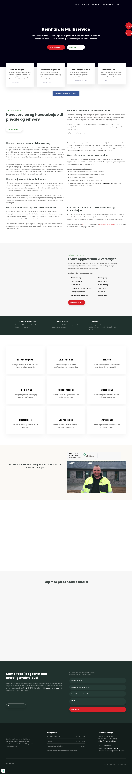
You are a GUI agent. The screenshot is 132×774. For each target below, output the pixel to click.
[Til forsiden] (16, 4)
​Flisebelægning (76, 281)
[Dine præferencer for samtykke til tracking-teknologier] (3, 771)
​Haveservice (102, 295)
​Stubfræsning (76, 278)
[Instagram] (14, 752)
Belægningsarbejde (78, 292)
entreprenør (108, 150)
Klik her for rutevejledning (107, 741)
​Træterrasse (75, 285)
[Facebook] (8, 752)
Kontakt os (120, 4)
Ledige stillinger (108, 4)
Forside (76, 4)
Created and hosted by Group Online (115, 764)
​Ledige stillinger (13, 129)
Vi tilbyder (85, 4)
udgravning (81, 150)
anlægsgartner (107, 183)
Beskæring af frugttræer (80, 295)
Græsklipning (103, 285)
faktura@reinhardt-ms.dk (116, 751)
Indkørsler (101, 292)
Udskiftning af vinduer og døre (81, 288)
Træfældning (103, 288)
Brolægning (102, 278)
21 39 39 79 (85, 224)
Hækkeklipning (103, 281)
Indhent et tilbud (75, 302)
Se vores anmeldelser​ (14, 706)
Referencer (96, 4)
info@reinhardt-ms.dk (107, 224)
